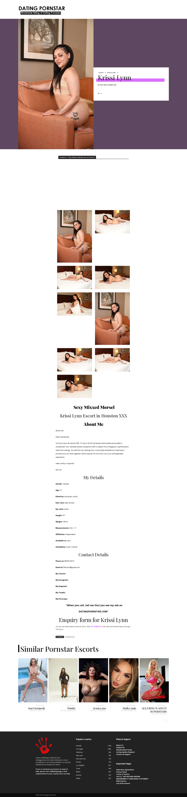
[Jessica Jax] (93, 680)
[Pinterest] (110, 89)
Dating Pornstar (108, 85)
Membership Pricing (124, 750)
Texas (101, 72)
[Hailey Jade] (123, 680)
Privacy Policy (121, 772)
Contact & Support (123, 754)
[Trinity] (63, 680)
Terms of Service (123, 774)
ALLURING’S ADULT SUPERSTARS (154, 709)
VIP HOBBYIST (96, 626)
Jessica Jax (99, 708)
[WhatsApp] (115, 89)
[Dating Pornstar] (41, 11)
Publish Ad (120, 747)
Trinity (71, 708)
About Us (119, 745)
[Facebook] (100, 89)
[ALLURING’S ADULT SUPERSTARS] (154, 680)
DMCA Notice (121, 781)
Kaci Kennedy (36, 708)
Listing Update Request (125, 752)
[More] (120, 89)
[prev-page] (163, 720)
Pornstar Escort (69, 637)
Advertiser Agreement (125, 770)
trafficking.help (55, 771)
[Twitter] (105, 89)
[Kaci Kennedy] (32, 680)
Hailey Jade (129, 708)
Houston (111, 72)
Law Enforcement (123, 783)
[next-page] (166, 720)
